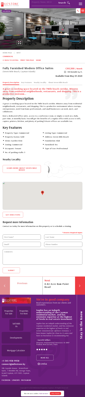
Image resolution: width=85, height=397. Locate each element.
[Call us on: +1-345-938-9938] (78, 10)
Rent (19, 53)
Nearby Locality (40, 82)
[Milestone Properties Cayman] (9, 4)
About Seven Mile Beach (58, 82)
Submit (11, 270)
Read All (45, 358)
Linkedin (16, 380)
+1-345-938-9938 (10, 361)
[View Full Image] (19, 43)
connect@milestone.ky (13, 364)
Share (38, 60)
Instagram (26, 380)
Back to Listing (11, 60)
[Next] (80, 285)
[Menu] (80, 4)
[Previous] (5, 285)
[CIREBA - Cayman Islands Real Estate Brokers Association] (42, 364)
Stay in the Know (81, 325)
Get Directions (13, 215)
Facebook (6, 380)
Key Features (26, 82)
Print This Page (27, 60)
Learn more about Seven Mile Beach (22, 169)
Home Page (7, 53)
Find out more (43, 393)
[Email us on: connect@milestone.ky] (82, 10)
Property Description (11, 82)
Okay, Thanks (55, 393)
